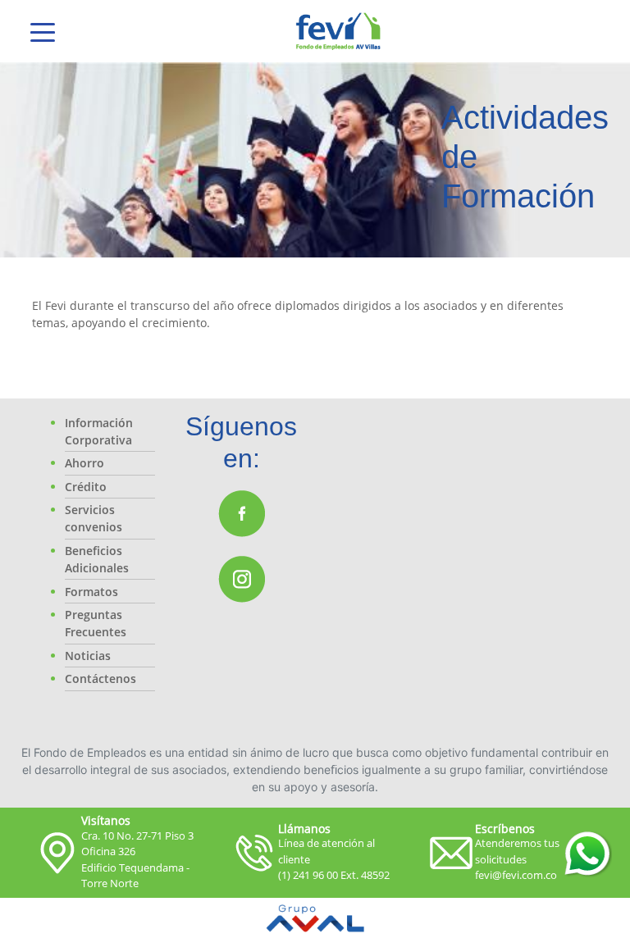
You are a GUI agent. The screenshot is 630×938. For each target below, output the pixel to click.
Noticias (88, 655)
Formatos (91, 591)
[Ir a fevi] (338, 31)
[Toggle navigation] (43, 31)
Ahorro (84, 463)
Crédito (86, 486)
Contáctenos (100, 678)
